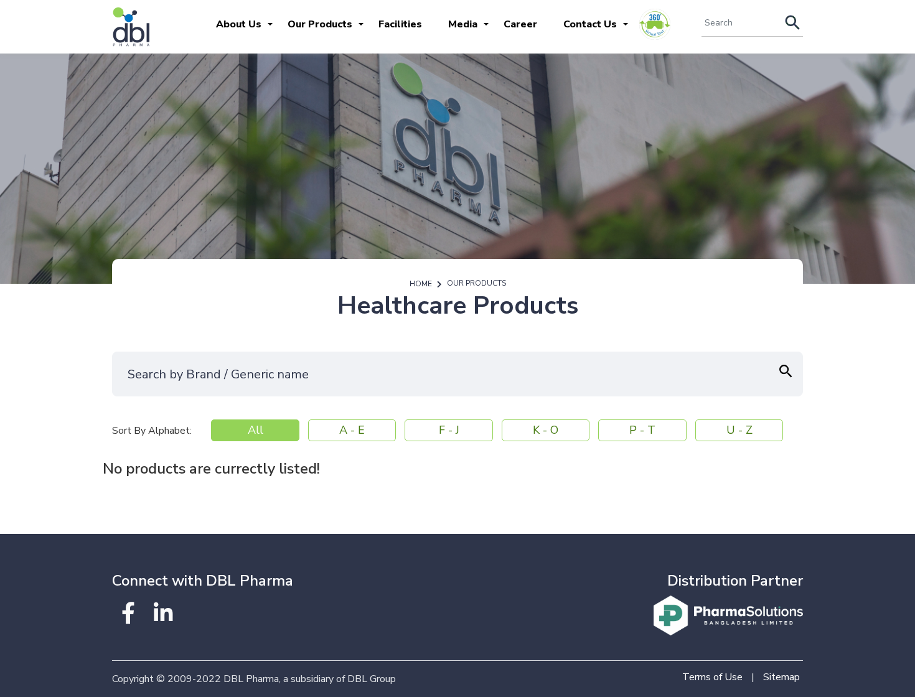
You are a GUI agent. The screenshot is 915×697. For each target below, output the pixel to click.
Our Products (320, 24)
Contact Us (590, 24)
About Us (238, 24)
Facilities (400, 24)
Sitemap (781, 677)
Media (462, 24)
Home (421, 284)
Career (520, 24)
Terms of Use (712, 677)
